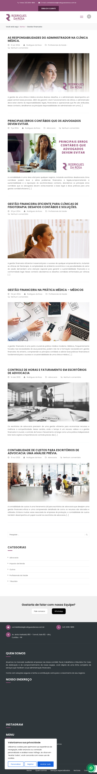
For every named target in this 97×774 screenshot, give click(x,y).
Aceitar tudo (45, 764)
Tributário (14, 581)
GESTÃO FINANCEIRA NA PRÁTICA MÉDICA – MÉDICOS (45, 290)
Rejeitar (30, 764)
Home (22, 27)
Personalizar (16, 764)
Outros (12, 569)
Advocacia (51, 128)
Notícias (77, 770)
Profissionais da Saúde (57, 45)
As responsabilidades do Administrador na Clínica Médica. (48, 39)
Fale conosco (39, 611)
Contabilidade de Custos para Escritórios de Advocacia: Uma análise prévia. (43, 451)
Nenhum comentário (19, 48)
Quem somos (41, 770)
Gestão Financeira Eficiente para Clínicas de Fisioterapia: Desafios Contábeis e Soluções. (43, 205)
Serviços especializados (60, 770)
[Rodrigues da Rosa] (16, 17)
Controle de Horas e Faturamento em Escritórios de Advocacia (47, 371)
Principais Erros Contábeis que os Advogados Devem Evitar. (44, 122)
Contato (87, 770)
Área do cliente (48, 8)
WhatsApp (59, 611)
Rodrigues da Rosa (34, 45)
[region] (31, 754)
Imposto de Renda (17, 563)
